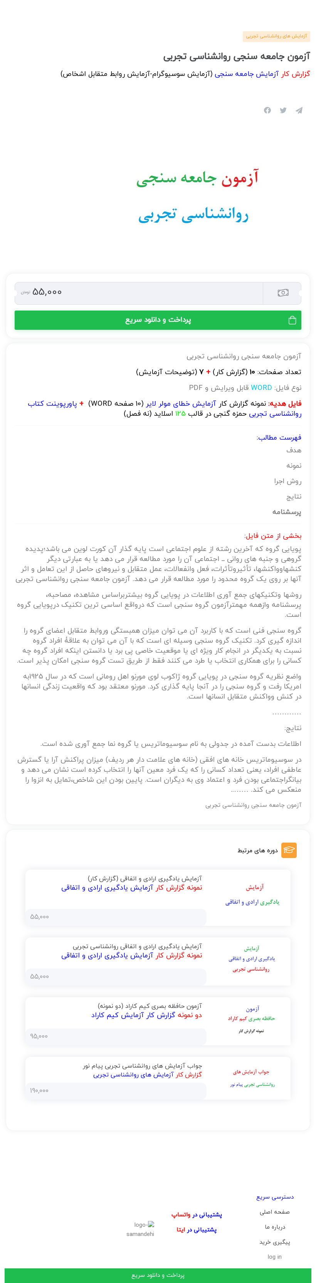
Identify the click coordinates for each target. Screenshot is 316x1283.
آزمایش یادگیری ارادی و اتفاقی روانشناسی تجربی (137, 946)
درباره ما (275, 1227)
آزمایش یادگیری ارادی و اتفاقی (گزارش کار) (145, 879)
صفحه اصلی (275, 1212)
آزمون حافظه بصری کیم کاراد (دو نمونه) (150, 1006)
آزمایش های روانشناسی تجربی (276, 36)
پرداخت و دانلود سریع (158, 320)
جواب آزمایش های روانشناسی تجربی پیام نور (142, 1066)
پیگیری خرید (274, 1242)
